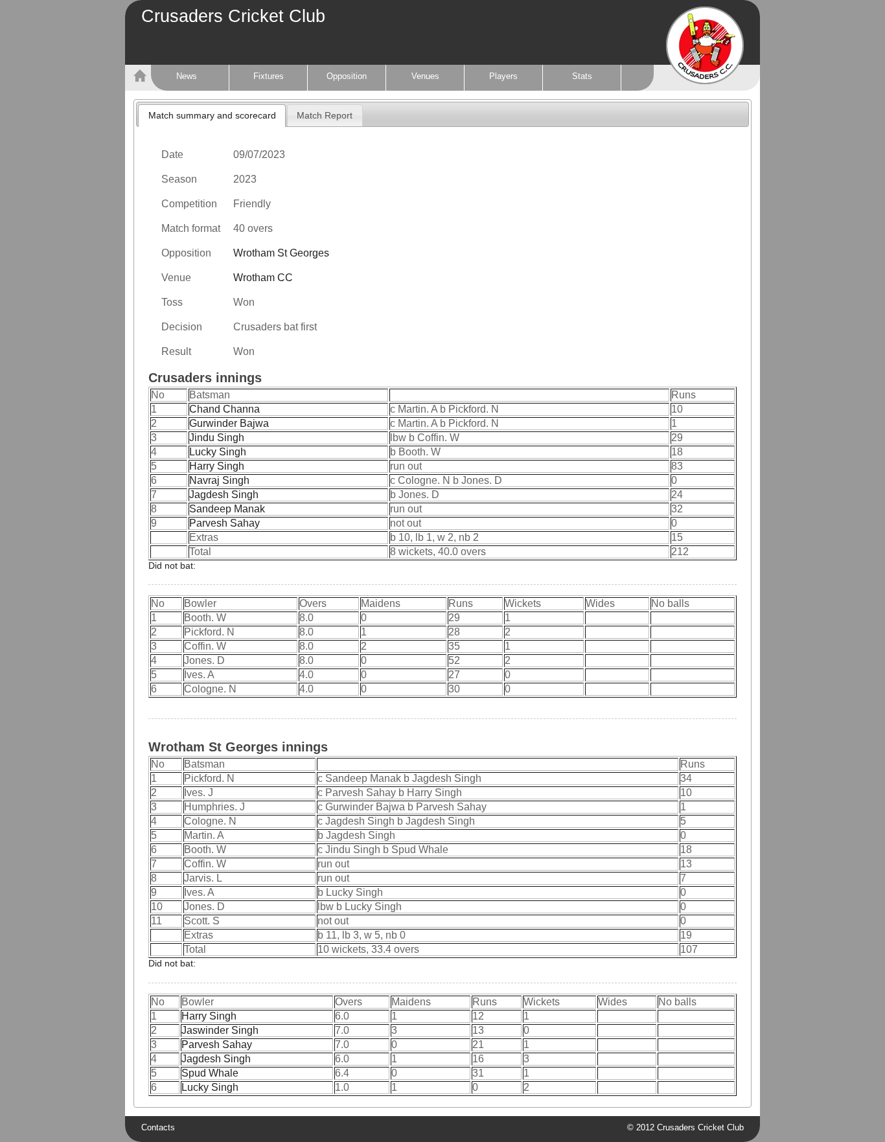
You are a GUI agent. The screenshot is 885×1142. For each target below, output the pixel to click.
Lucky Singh (217, 451)
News (186, 76)
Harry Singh (216, 466)
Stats (582, 76)
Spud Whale (209, 1073)
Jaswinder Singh (220, 1030)
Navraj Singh (219, 480)
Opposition (347, 76)
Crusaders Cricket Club (233, 16)
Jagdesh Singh (224, 494)
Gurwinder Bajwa (229, 423)
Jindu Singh (216, 437)
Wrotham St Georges (281, 252)
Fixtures (268, 76)
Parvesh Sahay (224, 523)
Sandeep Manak (227, 508)
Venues (425, 76)
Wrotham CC (263, 277)
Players (503, 76)
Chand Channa (224, 409)
